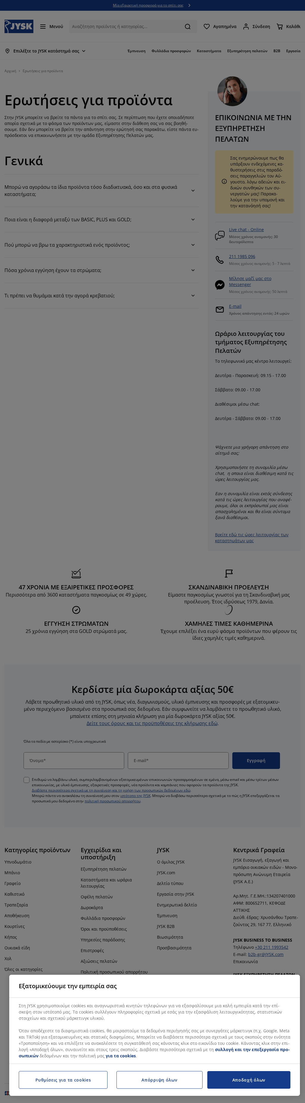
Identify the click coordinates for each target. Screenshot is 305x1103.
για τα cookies (121, 1056)
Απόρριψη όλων (159, 1080)
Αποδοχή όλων (248, 1080)
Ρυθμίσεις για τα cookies (63, 1080)
